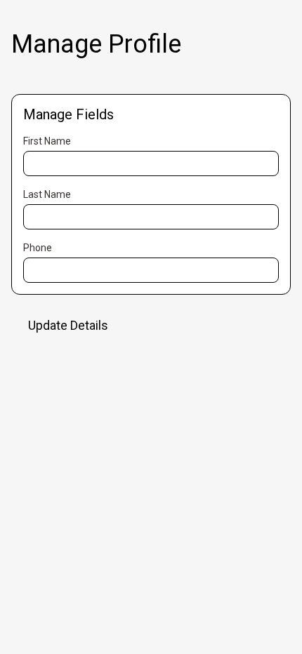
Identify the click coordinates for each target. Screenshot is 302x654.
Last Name (47, 194)
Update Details (68, 325)
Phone (37, 247)
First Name (47, 141)
